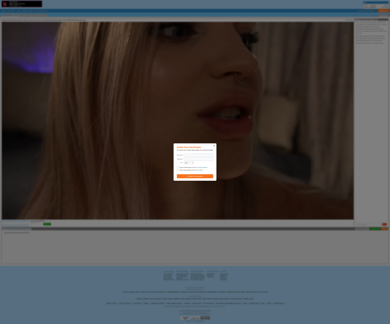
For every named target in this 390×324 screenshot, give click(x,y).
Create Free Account (195, 176)
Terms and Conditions (201, 167)
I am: (181, 162)
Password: (180, 159)
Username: (180, 155)
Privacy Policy (199, 170)
